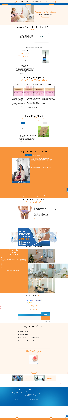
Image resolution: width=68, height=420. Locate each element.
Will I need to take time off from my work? (26, 320)
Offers (39, 371)
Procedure (29, 47)
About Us (22, 1)
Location (21, 371)
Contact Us (37, 1)
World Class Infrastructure (6, 262)
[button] (55, 209)
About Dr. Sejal (40, 369)
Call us (17, 419)
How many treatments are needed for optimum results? (28, 317)
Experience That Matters (6, 267)
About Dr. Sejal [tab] (28, 155)
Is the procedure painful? (23, 311)
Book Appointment (51, 419)
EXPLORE (40, 367)
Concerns (26, 1)
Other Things (40, 373)
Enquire (17, 371)
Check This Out (18, 4)
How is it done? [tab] (23, 123)
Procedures (32, 1)
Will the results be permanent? (24, 314)
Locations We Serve (5, 257)
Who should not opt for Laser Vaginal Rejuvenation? (28, 326)
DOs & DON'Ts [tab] (45, 123)
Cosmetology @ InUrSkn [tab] (37, 155)
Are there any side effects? (23, 323)
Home (27, 47)
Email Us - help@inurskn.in (30, 372)
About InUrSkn (40, 368)
